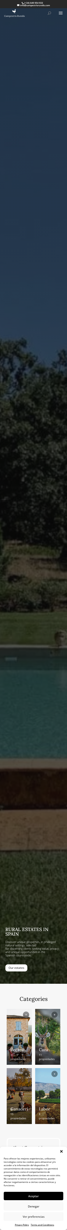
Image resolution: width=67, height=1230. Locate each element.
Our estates (16, 968)
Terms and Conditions (42, 1224)
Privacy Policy (22, 1224)
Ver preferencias (33, 1216)
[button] (61, 1151)
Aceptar (33, 1196)
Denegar (33, 1206)
